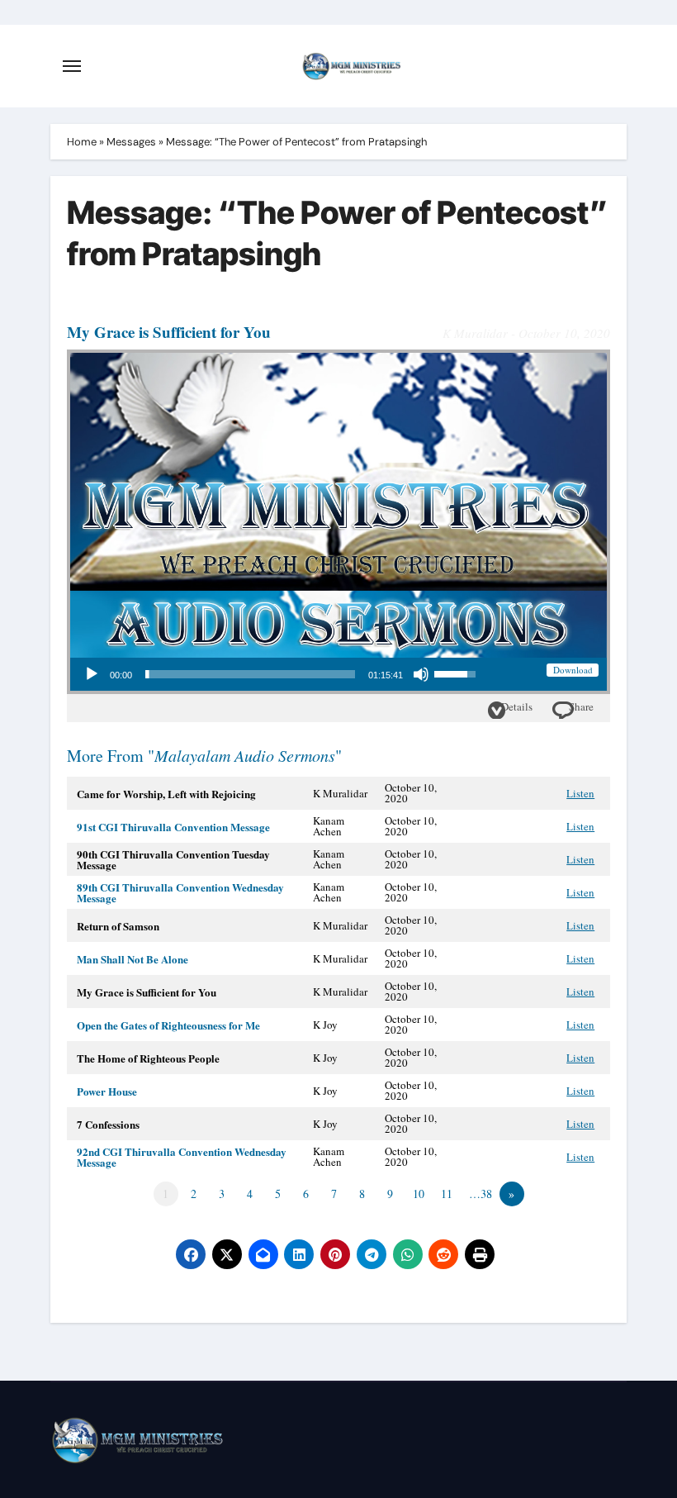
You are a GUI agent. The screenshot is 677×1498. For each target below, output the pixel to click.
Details (517, 706)
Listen (580, 793)
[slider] (250, 674)
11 (446, 1193)
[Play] (91, 674)
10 (418, 1193)
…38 (480, 1193)
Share (581, 706)
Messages (131, 142)
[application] (279, 674)
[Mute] (421, 674)
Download (573, 669)
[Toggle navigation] (72, 66)
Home (82, 142)
